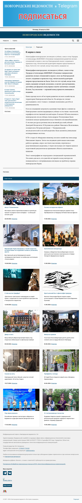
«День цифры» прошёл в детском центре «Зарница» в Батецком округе (13, 62)
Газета (15, 40)
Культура (29, 47)
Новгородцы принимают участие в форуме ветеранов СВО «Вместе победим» (13, 82)
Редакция (76, 499)
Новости (6, 40)
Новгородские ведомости (12, 456)
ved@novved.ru (30, 450)
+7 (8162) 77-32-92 (24, 448)
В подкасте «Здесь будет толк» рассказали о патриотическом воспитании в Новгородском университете (13, 102)
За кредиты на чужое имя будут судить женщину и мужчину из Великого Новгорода (12, 72)
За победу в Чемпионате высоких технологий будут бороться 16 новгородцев (12, 52)
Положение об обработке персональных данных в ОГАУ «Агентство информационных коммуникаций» (34, 464)
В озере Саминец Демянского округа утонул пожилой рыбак (12, 91)
